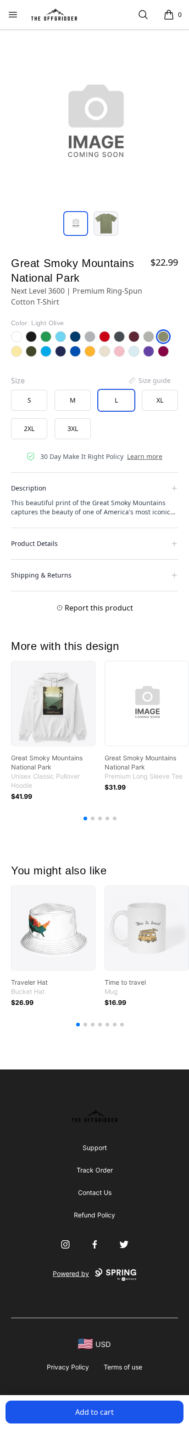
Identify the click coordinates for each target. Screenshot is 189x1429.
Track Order (95, 1170)
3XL (72, 428)
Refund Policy (94, 1215)
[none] (149, 380)
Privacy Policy (68, 1367)
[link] (53, 703)
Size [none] (18, 381)
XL (159, 400)
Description (28, 488)
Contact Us (94, 1192)
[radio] (29, 400)
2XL (29, 428)
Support (95, 1147)
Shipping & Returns (41, 575)
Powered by (71, 1273)
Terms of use (123, 1367)
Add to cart (94, 1412)
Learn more (144, 456)
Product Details (34, 543)
